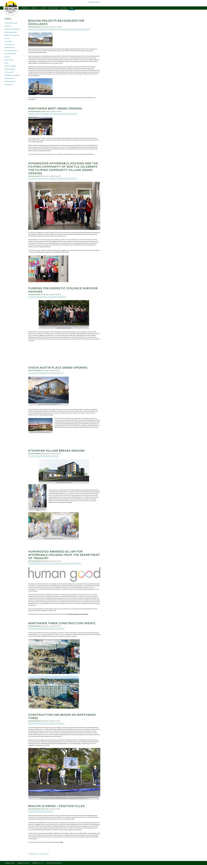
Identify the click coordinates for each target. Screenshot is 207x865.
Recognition (53, 8)
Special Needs (9, 72)
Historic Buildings (10, 50)
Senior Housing (9, 69)
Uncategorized (9, 78)
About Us (35, 8)
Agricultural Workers (12, 29)
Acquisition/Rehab (10, 23)
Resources (91, 2)
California (8, 41)
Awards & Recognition (12, 35)
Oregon (7, 57)
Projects (25, 8)
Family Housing (9, 47)
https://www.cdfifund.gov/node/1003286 (77, 614)
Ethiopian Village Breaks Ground (56, 450)
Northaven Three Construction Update (62, 623)
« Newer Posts (33, 854)
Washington (8, 84)
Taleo (61, 842)
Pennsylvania (8, 60)
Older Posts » (44, 854)
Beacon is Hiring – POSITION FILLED (56, 806)
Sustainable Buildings (12, 75)
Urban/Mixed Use (10, 81)
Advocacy (7, 26)
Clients (43, 8)
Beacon (7, 38)
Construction (9, 44)
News (71, 8)
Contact (97, 2)
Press (6, 63)
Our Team (64, 8)
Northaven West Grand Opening (55, 108)
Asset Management (10, 32)
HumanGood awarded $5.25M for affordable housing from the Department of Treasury (64, 555)
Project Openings (10, 66)
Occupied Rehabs (10, 53)
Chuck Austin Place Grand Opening (57, 367)
